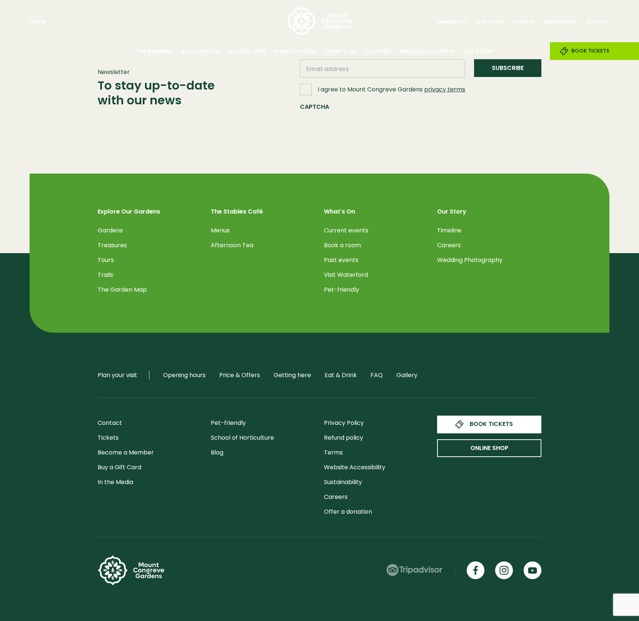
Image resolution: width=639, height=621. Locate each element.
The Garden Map (122, 289)
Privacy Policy (344, 423)
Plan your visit (296, 51)
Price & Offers (239, 375)
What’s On (341, 51)
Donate (524, 21)
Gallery (406, 375)
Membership (560, 21)
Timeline (449, 230)
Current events (346, 230)
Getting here (292, 375)
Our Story (478, 51)
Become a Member (126, 452)
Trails (105, 275)
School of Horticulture (242, 437)
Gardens (110, 230)
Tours (106, 260)
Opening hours (184, 375)
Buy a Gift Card (119, 467)
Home (37, 21)
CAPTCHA (314, 107)
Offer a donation (348, 511)
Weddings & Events (427, 51)
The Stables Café (237, 211)
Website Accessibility (354, 467)
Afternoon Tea (232, 245)
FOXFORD (378, 51)
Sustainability (343, 482)
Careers (449, 245)
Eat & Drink (341, 375)
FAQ (377, 375)
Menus (220, 230)
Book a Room (201, 51)
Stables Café (247, 51)
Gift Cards (490, 21)
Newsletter (452, 21)
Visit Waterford (346, 275)
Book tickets (491, 424)
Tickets (108, 437)
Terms (333, 452)
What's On (339, 211)
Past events (341, 260)
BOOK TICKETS (590, 50)
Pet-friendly (341, 289)
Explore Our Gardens (129, 211)
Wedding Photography (470, 260)
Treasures (112, 245)
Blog (217, 452)
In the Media (115, 482)
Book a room (342, 245)
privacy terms (444, 89)
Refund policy (343, 437)
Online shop (489, 448)
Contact (597, 21)
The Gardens (155, 51)
